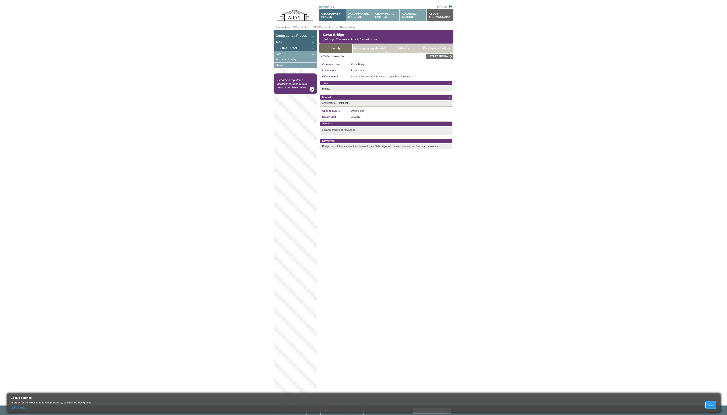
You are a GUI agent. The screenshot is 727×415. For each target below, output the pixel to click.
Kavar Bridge (347, 27)
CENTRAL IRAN (314, 27)
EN (438, 6)
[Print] (450, 6)
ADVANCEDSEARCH (409, 15)
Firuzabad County (285, 59)
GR (445, 6)
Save (711, 404)
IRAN (296, 27)
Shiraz (279, 65)
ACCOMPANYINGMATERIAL (359, 15)
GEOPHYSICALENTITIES (384, 15)
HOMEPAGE (326, 6)
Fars (331, 27)
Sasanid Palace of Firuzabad (338, 129)
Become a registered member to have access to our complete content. (292, 83)
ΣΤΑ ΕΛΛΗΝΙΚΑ (439, 56)
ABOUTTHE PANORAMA (439, 15)
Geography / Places (291, 35)
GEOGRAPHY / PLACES (330, 15)
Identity (336, 48)
